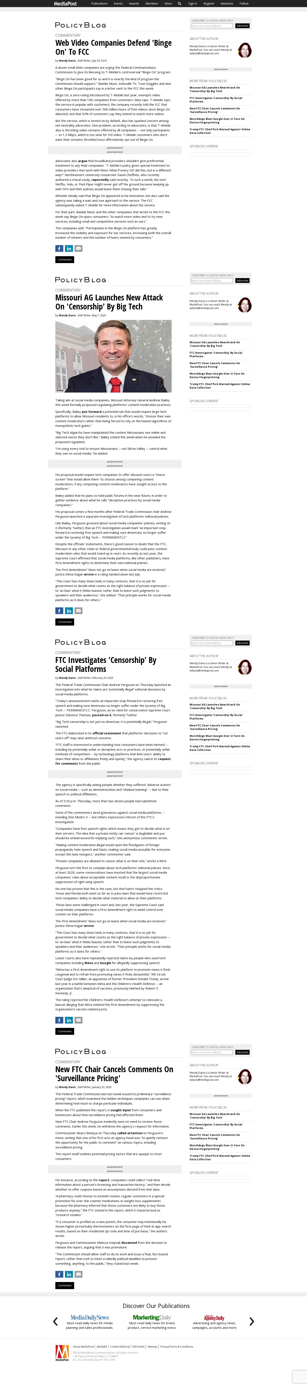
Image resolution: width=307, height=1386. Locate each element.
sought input (120, 1110)
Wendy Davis (67, 60)
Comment (64, 259)
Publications (99, 3)
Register (208, 3)
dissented (129, 1242)
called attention (130, 1133)
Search (179, 3)
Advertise (227, 3)
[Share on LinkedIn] (69, 248)
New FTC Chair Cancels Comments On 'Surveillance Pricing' (215, 110)
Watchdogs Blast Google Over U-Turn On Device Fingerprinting (217, 120)
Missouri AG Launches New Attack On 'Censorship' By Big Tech (215, 89)
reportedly (100, 179)
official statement (107, 733)
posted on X (101, 715)
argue (82, 161)
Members (151, 3)
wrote (89, 574)
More (168, 3)
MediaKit (102, 1346)
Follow (244, 3)
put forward (91, 411)
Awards (134, 3)
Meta (89, 963)
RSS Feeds (139, 1346)
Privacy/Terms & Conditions (176, 1346)
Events (118, 3)
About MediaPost (83, 1346)
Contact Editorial (120, 1346)
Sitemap (152, 1346)
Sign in (192, 3)
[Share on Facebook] (59, 248)
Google (105, 963)
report (104, 1180)
